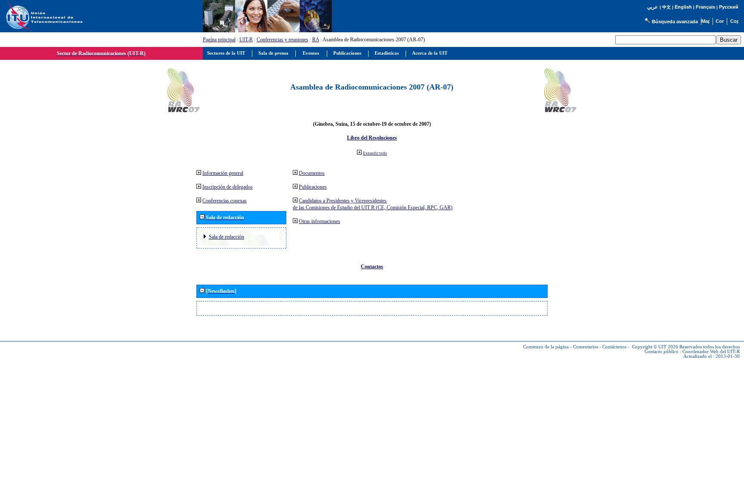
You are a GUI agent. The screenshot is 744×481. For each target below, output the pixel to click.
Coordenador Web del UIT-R (711, 351)
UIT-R (246, 40)
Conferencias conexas (224, 201)
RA (315, 40)
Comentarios (585, 346)
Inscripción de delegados (227, 187)
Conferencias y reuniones (282, 40)
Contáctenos (614, 346)
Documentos (312, 173)
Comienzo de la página (546, 346)
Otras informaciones (319, 221)
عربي (652, 7)
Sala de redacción (226, 237)
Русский (728, 6)
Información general (222, 173)
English (683, 6)
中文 (666, 7)
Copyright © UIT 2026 (655, 346)
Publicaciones (313, 187)
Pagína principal (219, 40)
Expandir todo (375, 153)
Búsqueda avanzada (675, 21)
